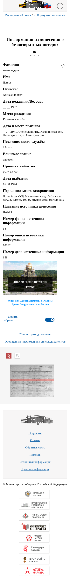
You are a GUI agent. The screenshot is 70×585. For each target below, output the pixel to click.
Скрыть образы (11, 318)
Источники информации (35, 461)
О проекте (35, 433)
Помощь (35, 454)
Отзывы (35, 440)
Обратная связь (35, 447)
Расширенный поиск (18, 15)
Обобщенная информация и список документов (35, 341)
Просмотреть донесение (35, 334)
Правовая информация (35, 469)
